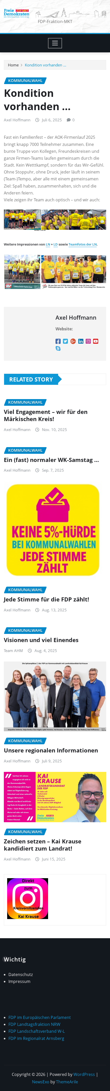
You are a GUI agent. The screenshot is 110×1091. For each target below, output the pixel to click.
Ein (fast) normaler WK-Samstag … (51, 459)
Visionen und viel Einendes (41, 640)
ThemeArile (67, 1082)
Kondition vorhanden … (45, 64)
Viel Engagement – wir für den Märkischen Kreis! (45, 415)
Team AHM (13, 650)
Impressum (19, 981)
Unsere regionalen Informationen (51, 750)
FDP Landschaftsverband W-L (36, 1031)
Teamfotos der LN (83, 244)
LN (48, 244)
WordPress (84, 1074)
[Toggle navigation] (55, 43)
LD (55, 244)
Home (13, 64)
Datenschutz (20, 974)
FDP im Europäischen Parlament (39, 1017)
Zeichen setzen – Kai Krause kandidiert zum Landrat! (42, 844)
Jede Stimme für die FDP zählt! (46, 599)
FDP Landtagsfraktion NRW (34, 1024)
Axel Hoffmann (17, 119)
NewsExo (40, 1082)
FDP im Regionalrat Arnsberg (36, 1038)
